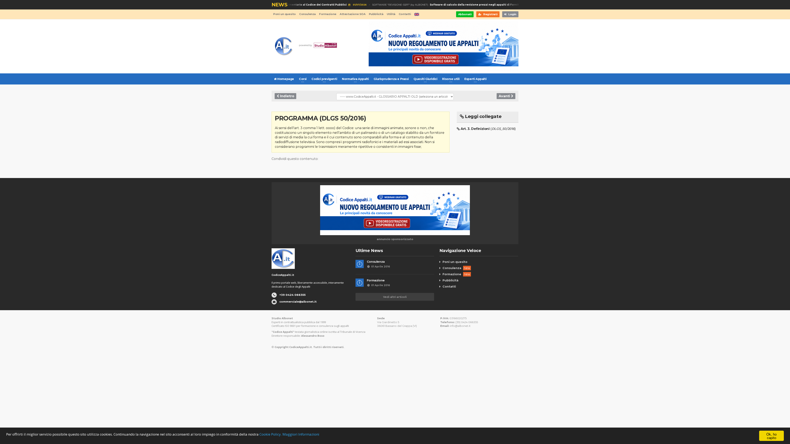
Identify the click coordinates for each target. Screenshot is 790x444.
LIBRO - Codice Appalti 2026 (290, 4)
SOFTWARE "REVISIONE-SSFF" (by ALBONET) (448, 4)
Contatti (405, 14)
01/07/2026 (353, 4)
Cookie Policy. (270, 434)
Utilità (391, 14)
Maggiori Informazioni (300, 434)
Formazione (327, 14)
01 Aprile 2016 (380, 266)
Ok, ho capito (771, 435)
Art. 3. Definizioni (488, 129)
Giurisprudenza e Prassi (391, 79)
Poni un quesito (284, 14)
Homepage (285, 79)
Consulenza (307, 14)
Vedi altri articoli (395, 296)
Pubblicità (376, 14)
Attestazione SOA (353, 14)
